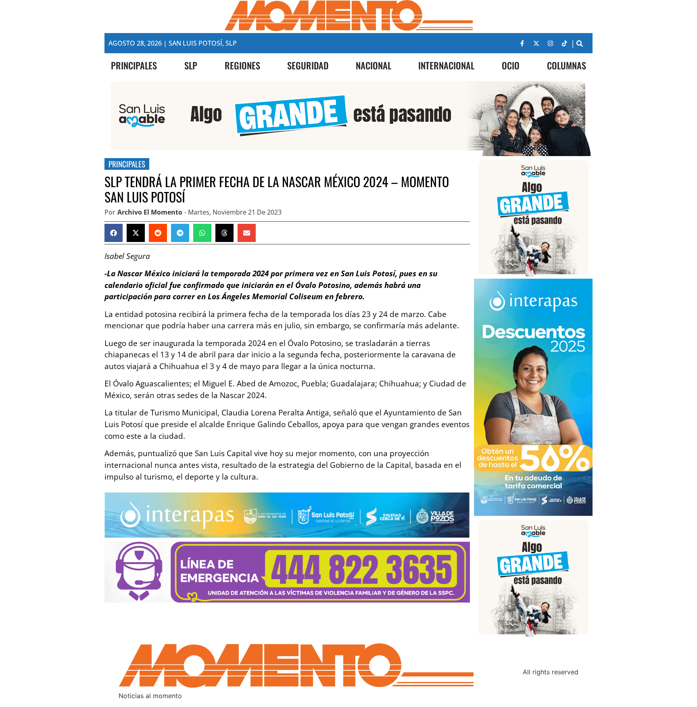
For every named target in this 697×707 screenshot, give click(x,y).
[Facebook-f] (522, 43)
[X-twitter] (536, 43)
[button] (580, 43)
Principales (127, 164)
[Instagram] (551, 43)
